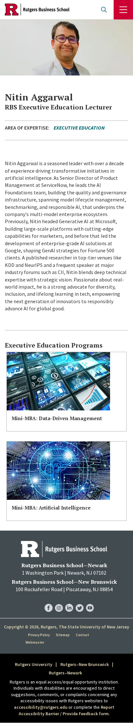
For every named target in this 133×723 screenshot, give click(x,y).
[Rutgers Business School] (37, 9)
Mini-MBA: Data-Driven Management (57, 418)
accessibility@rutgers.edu (40, 707)
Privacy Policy (39, 635)
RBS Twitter (80, 601)
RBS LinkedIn (69, 601)
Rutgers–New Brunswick (84, 664)
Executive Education (79, 127)
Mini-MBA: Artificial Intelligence (51, 507)
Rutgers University (33, 664)
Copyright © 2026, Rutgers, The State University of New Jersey (66, 627)
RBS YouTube (90, 601)
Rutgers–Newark (65, 673)
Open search (104, 9)
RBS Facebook (49, 601)
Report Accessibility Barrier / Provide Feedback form (67, 710)
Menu (123, 9)
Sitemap (63, 635)
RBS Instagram (59, 601)
